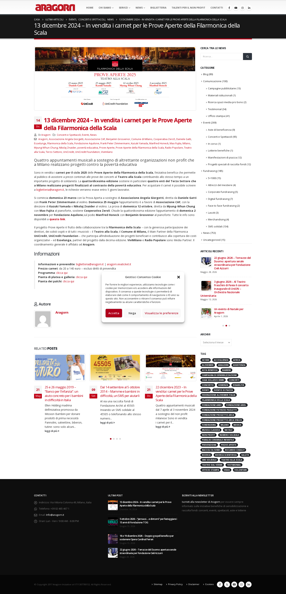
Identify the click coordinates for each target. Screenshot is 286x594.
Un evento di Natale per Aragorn (228, 310)
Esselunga (40, 143)
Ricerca (206, 455)
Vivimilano (107, 152)
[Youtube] (236, 7)
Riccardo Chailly (235, 450)
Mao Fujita (175, 143)
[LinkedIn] (249, 7)
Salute (245, 455)
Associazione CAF (95, 139)
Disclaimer (193, 584)
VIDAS (227, 470)
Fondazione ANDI (211, 405)
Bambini (226, 370)
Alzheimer (207, 365)
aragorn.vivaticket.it (119, 264)
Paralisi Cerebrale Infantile (218, 439)
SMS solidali (215, 226)
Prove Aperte (107, 147)
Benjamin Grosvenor (118, 139)
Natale (228, 430)
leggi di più (64, 422)
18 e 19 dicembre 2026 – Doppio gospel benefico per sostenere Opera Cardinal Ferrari (147, 537)
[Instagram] (242, 7)
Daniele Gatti (183, 139)
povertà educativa (87, 147)
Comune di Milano (141, 139)
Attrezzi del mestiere (220, 185)
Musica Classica (211, 430)
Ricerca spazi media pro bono (225, 102)
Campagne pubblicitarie (222, 88)
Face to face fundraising (222, 205)
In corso (212, 143)
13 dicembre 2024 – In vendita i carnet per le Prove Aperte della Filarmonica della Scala (145, 503)
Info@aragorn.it (55, 515)
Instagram (241, 584)
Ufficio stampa (216, 116)
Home (89, 7)
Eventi (85, 135)
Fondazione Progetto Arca (218, 415)
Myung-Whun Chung (46, 147)
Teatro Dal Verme (212, 465)
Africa (236, 360)
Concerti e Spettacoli (69, 135)
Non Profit (208, 435)
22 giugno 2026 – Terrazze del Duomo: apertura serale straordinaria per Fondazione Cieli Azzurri (232, 263)
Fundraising (210, 171)
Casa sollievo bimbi (213, 380)
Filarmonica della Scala (60, 143)
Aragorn (46, 135)
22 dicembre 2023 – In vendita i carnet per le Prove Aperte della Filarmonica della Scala (133, 393)
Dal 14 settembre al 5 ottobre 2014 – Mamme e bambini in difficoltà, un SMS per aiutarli (77, 391)
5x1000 (205, 360)
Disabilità (238, 385)
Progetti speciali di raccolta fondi (227, 164)
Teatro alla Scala (231, 459)
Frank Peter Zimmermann (115, 143)
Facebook (220, 584)
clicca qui (62, 273)
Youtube (234, 584)
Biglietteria (158, 7)
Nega (132, 313)
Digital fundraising (218, 199)
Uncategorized (211, 240)
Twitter (227, 584)
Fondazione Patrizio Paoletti (219, 410)
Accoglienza (221, 360)
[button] (179, 277)
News (139, 7)
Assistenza (239, 365)
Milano (186, 143)
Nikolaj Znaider (67, 147)
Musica (237, 425)
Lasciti (211, 212)
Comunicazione (212, 81)
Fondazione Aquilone (86, 143)
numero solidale (229, 435)
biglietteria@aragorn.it (50, 189)
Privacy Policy (175, 584)
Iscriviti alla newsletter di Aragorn (201, 502)
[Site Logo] (55, 7)
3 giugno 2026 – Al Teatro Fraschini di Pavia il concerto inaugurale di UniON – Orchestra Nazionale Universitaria (224, 288)
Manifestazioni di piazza (222, 157)
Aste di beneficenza (220, 129)
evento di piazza (223, 390)
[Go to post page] (72, 367)
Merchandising (216, 219)
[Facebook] (229, 7)
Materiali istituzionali (220, 95)
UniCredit (68, 152)
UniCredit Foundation (87, 152)
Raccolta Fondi (211, 450)
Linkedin (249, 584)
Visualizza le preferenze (161, 313)
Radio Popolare (174, 147)
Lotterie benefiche (219, 150)
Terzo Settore (54, 152)
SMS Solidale (209, 459)
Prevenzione (209, 445)
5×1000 (212, 178)
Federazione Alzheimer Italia (218, 395)
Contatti (217, 7)
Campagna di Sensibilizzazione (219, 375)
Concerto (208, 385)
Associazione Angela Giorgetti (66, 139)
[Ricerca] (247, 56)
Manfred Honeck (158, 143)
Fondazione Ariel (236, 405)
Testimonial (215, 109)
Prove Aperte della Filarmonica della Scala (140, 147)
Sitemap (158, 584)
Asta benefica (210, 370)
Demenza (223, 385)
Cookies (209, 584)
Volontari (240, 470)
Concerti (234, 380)
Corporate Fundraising (221, 192)
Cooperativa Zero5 (164, 139)
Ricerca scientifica (226, 455)
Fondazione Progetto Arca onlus (222, 420)
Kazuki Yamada (139, 143)
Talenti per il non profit (188, 7)
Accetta (113, 313)
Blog (205, 74)
